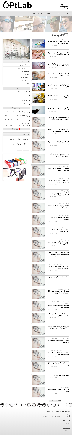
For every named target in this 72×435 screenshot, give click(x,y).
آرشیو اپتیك (67, 431)
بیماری (26, 148)
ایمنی (19, 148)
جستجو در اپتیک (66, 428)
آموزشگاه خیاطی (24, 65)
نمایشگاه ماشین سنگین (23, 80)
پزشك (12, 144)
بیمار (19, 139)
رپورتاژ (26, 144)
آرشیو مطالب (56, 35)
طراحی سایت (25, 71)
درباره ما (68, 424)
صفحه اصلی (64, 14)
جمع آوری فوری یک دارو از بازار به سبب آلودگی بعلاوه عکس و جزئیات (17, 116)
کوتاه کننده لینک (25, 83)
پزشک (39, 14)
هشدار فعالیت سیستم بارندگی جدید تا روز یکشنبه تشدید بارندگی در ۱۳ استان (18, 112)
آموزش (31, 14)
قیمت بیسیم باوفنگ (24, 77)
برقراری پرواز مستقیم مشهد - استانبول (21, 91)
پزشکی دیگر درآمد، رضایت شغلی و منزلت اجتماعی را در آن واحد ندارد (16, 95)
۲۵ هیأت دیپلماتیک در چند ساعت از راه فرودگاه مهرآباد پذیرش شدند (17, 104)
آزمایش (46, 14)
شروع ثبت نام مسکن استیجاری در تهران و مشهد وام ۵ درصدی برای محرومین (17, 120)
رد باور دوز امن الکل (25, 123)
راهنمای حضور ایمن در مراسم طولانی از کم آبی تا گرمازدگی (18, 98)
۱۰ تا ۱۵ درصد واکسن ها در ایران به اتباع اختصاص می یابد (17, 126)
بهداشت (25, 139)
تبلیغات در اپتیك (66, 426)
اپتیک (64, 6)
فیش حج (27, 74)
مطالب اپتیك (55, 14)
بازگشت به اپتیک (54, 400)
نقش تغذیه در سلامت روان (24, 100)
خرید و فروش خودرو (23, 68)
